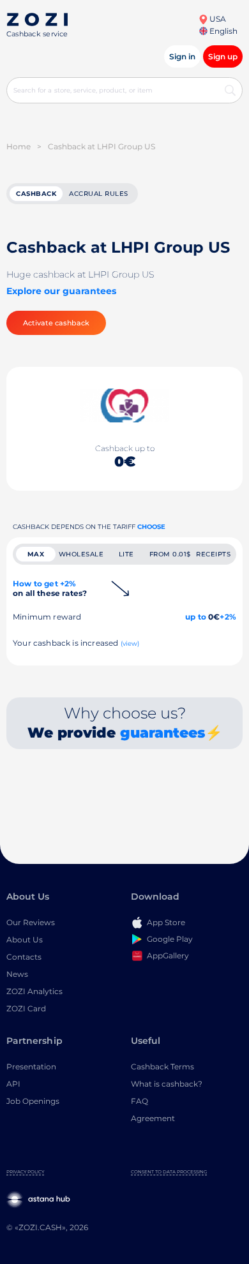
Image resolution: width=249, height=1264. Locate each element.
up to (195, 616)
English (222, 31)
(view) (130, 643)
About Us (24, 939)
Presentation (31, 1066)
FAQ (139, 1101)
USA (216, 19)
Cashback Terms (162, 1066)
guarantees (162, 732)
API (13, 1084)
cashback (36, 194)
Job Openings (32, 1101)
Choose (151, 527)
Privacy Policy (25, 1172)
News (17, 974)
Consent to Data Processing (169, 1172)
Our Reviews (30, 922)
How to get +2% (50, 588)
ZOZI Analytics (34, 991)
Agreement (153, 1118)
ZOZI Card (26, 1008)
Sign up (223, 56)
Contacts (24, 957)
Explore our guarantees (61, 291)
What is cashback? (166, 1084)
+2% (228, 616)
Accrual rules (98, 194)
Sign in (182, 56)
